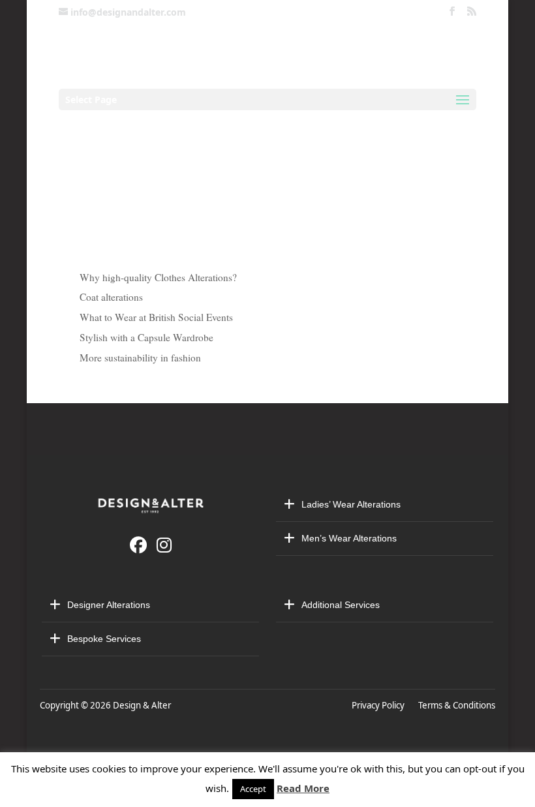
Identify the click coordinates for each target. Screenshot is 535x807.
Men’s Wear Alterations (349, 538)
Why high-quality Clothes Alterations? (158, 277)
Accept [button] (253, 789)
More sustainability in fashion (140, 357)
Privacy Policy (380, 705)
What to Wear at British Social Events (156, 317)
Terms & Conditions (456, 705)
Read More (303, 788)
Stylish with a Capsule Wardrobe (146, 337)
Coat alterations (111, 296)
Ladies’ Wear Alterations (351, 504)
